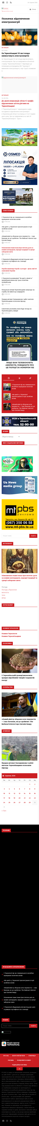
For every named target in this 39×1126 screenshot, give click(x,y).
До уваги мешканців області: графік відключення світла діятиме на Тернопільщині (17, 103)
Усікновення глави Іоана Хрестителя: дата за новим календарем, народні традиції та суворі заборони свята (18, 250)
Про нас (6, 1055)
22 (30, 798)
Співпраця (32, 1055)
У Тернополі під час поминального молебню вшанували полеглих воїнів (17, 218)
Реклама (11, 1060)
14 (24, 793)
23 (35, 798)
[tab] (8, 378)
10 (4, 793)
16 (35, 793)
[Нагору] (19, 1068)
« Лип (4, 811)
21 (24, 798)
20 (19, 798)
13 (19, 793)
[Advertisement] (19, 853)
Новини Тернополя (9, 634)
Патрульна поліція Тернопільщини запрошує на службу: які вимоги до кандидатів (18, 291)
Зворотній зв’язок (18, 1055)
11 (9, 793)
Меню (34, 9)
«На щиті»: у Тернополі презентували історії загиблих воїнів (17, 228)
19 (14, 798)
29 (30, 802)
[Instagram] (7, 2)
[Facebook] (3, 2)
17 (4, 798)
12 (14, 793)
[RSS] (10, 2)
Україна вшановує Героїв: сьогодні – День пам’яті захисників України (19, 270)
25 (9, 802)
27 (19, 802)
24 (4, 802)
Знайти (33, 536)
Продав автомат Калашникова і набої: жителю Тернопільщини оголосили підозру (18, 300)
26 (14, 802)
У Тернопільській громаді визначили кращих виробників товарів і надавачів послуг (18, 677)
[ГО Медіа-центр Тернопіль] (19, 1043)
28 (24, 802)
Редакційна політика (19, 1065)
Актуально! (5, 47)
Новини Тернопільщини (11, 636)
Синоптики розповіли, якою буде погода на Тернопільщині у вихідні (16, 310)
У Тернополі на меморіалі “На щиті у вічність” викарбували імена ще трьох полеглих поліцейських (17, 280)
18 (9, 798)
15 (29, 793)
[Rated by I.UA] (19, 1032)
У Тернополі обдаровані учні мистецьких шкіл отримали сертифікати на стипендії (17, 260)
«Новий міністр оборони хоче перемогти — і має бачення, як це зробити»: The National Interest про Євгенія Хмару (19, 238)
